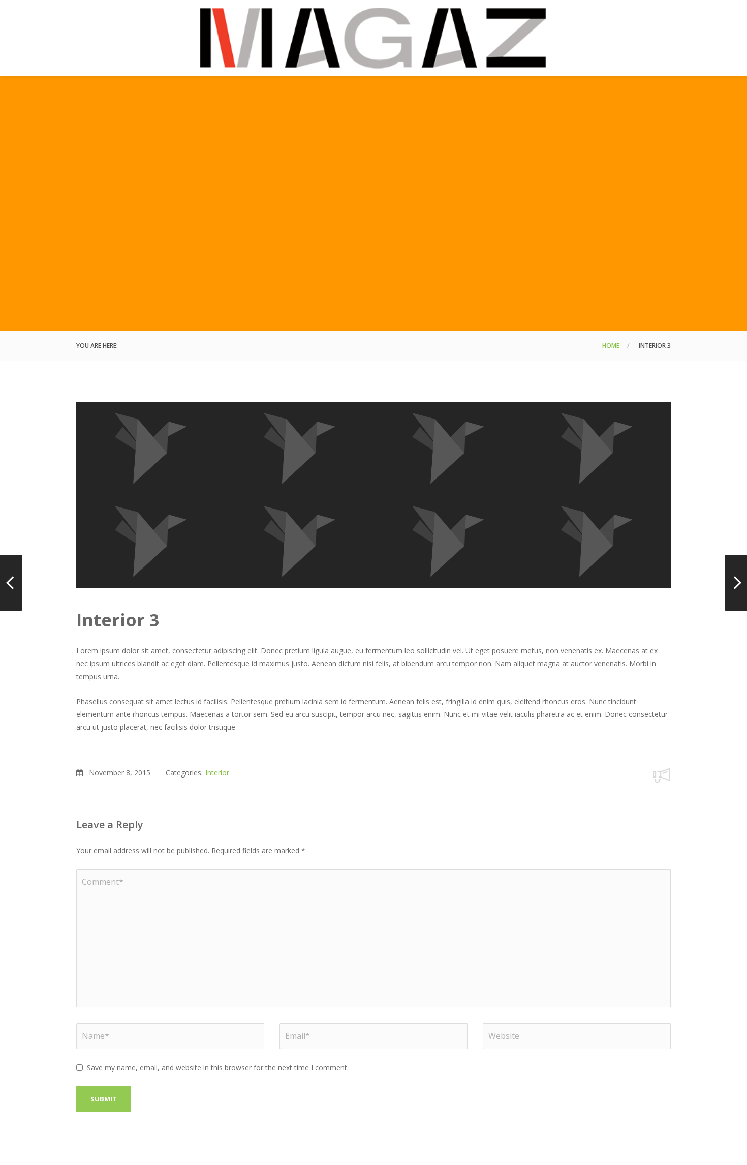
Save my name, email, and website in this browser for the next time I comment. (218, 1067)
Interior (217, 773)
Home (610, 345)
